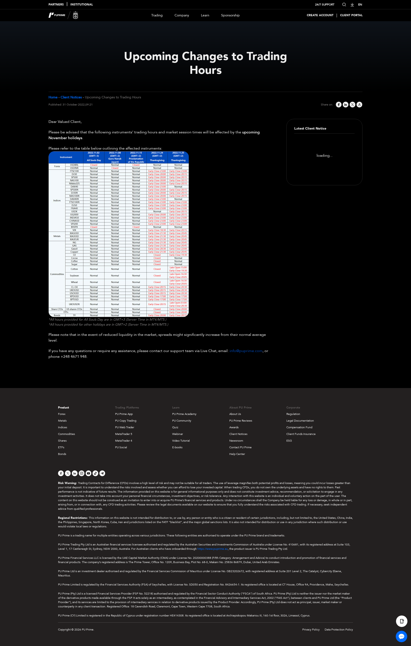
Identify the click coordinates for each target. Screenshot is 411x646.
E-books (177, 447)
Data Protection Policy (339, 629)
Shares (62, 441)
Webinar (177, 434)
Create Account (320, 15)
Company (182, 15)
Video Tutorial (181, 441)
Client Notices (71, 97)
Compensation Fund (299, 427)
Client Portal (351, 15)
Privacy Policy (311, 629)
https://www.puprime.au (212, 549)
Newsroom (236, 441)
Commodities (66, 434)
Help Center (237, 454)
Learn (205, 15)
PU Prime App (124, 414)
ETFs (61, 447)
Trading (157, 15)
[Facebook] (338, 104)
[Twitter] (352, 104)
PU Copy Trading (125, 421)
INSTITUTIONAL (81, 4)
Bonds (62, 454)
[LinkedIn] (345, 104)
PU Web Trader (124, 427)
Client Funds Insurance (301, 434)
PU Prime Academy (184, 414)
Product (63, 407)
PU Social (121, 447)
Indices (62, 427)
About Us (235, 414)
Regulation (293, 414)
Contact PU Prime (240, 447)
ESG (289, 441)
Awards (234, 427)
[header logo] (63, 15)
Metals (62, 421)
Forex (61, 414)
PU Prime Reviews (240, 421)
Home (53, 97)
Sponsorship (230, 15)
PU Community (181, 421)
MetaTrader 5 (123, 434)
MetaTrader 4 (123, 441)
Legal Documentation (300, 421)
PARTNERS (56, 4)
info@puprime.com (246, 350)
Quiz (175, 427)
